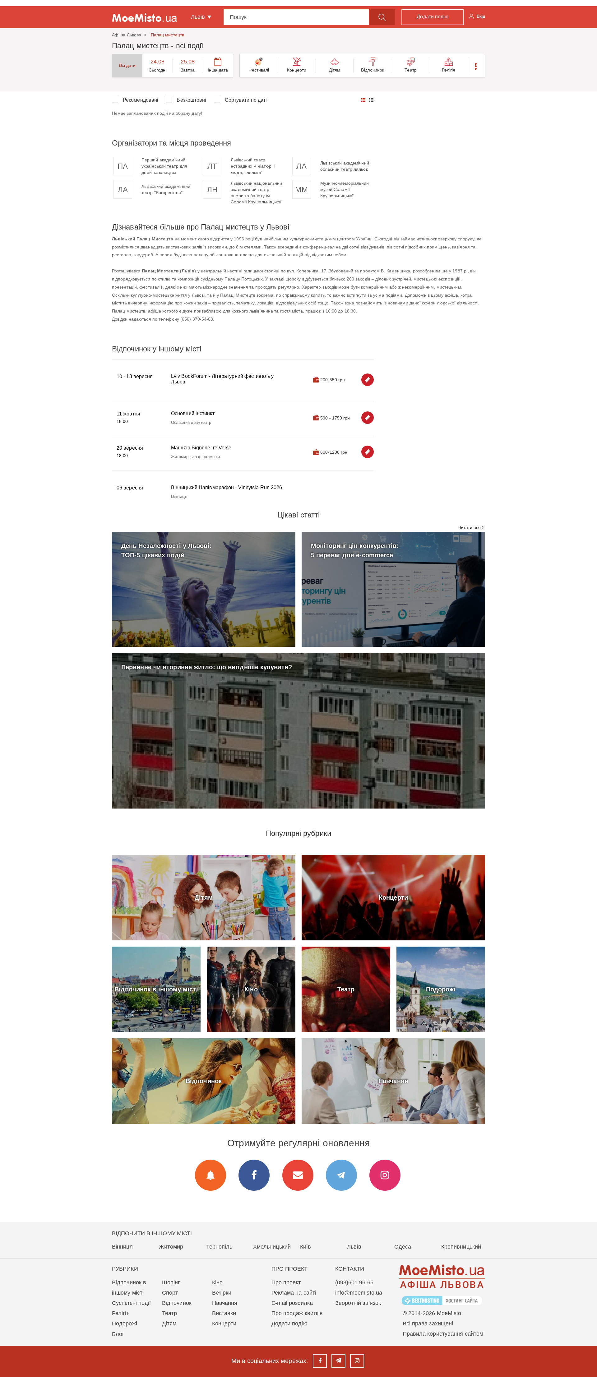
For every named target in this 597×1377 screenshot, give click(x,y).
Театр (411, 69)
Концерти (297, 69)
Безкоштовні (191, 100)
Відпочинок (372, 69)
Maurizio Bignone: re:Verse (201, 447)
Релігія (449, 69)
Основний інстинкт (193, 413)
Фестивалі (258, 69)
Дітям (334, 69)
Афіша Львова (126, 34)
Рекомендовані (140, 100)
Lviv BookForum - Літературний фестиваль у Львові (222, 378)
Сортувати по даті (246, 100)
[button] (476, 65)
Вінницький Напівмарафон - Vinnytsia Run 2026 (226, 487)
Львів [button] (199, 17)
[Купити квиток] (367, 379)
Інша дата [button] (218, 69)
